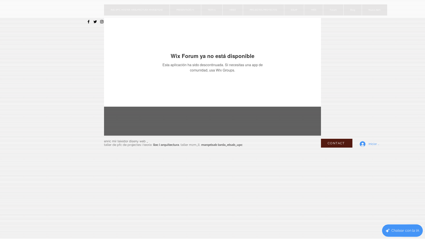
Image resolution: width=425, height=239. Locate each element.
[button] (263, 9)
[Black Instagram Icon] (102, 21)
